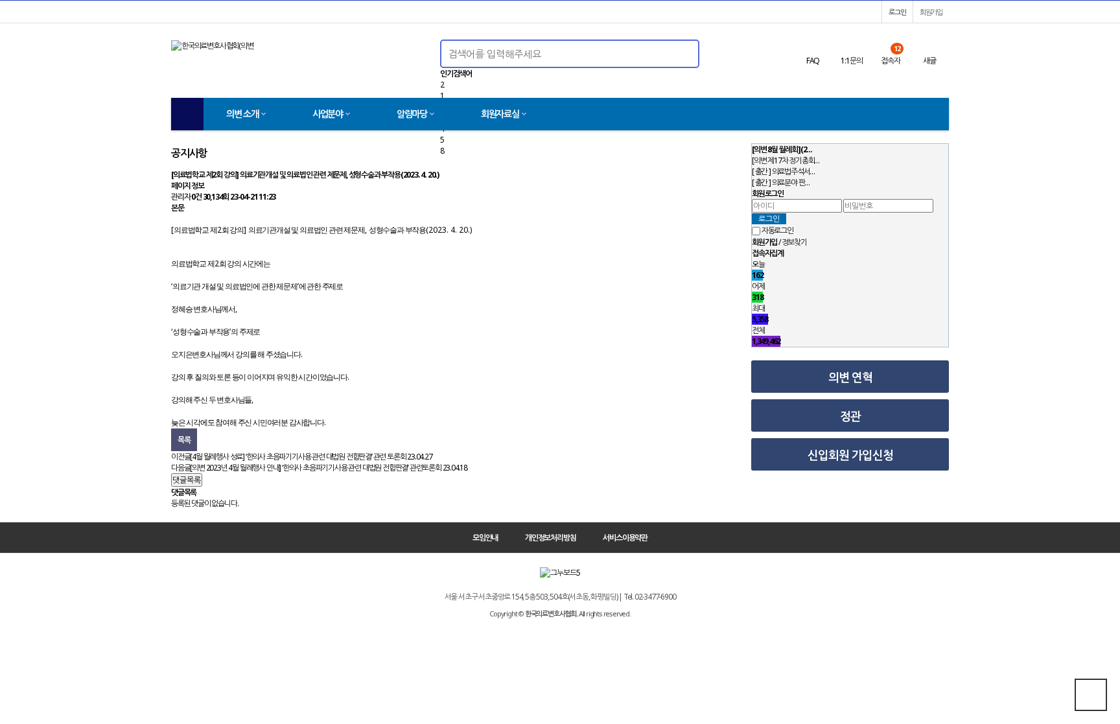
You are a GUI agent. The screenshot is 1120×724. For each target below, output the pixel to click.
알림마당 (412, 114)
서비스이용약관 (625, 537)
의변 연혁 (850, 377)
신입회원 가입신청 (850, 455)
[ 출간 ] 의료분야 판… (781, 182)
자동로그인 (777, 231)
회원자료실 (500, 114)
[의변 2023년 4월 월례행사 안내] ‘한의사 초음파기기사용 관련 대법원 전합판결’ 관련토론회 (315, 467)
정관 (850, 416)
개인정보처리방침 (550, 537)
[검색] (675, 54)
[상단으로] (1091, 695)
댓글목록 (186, 479)
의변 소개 (242, 114)
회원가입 (931, 12)
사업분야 (327, 114)
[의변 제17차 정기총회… (785, 160)
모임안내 (485, 537)
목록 (184, 439)
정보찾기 (794, 242)
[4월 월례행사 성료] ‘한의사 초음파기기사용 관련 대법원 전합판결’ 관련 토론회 (298, 456)
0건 (196, 196)
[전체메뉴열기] (187, 114)
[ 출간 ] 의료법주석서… (783, 171)
